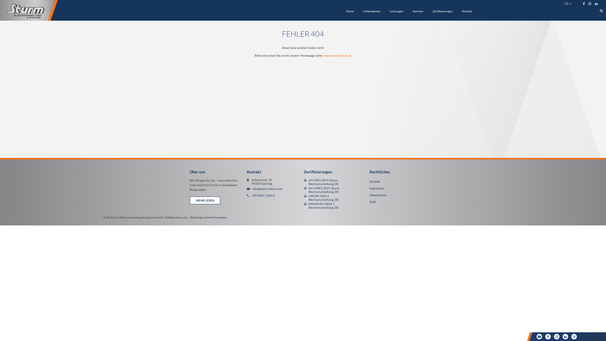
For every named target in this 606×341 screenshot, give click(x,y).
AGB (372, 202)
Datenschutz (377, 195)
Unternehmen (371, 11)
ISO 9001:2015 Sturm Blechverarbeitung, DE (324, 182)
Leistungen (396, 11)
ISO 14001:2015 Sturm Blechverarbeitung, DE (324, 190)
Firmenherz (220, 217)
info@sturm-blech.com (267, 189)
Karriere (418, 11)
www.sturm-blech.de (337, 55)
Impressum (376, 188)
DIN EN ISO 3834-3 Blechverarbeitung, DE (324, 205)
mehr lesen (205, 200)
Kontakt (467, 11)
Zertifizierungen (442, 11)
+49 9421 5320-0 (263, 195)
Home (350, 11)
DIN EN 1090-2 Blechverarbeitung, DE (324, 197)
